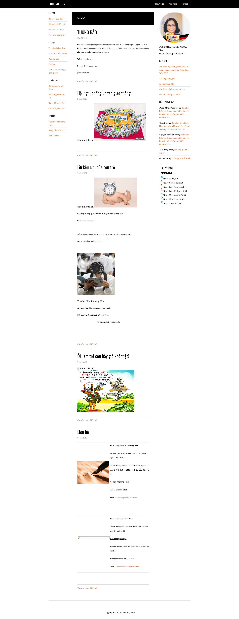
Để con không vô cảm (169, 94)
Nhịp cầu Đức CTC (57, 130)
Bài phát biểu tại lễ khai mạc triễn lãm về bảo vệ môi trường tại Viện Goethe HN (174, 126)
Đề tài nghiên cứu (57, 108)
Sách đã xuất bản (56, 103)
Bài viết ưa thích (56, 29)
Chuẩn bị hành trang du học (172, 89)
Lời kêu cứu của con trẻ (96, 167)
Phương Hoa (57, 4)
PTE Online (54, 135)
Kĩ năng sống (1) (166, 84)
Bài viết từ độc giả (57, 24)
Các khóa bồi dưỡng (58, 53)
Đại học (52, 64)
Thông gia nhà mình (181, 158)
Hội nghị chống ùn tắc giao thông (104, 93)
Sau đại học (54, 59)
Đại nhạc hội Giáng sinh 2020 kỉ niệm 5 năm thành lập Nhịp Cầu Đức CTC (173, 69)
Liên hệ (93, 81)
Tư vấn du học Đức (57, 48)
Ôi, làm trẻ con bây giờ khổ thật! (103, 356)
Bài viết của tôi (55, 19)
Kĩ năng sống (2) (167, 78)
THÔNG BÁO (87, 32)
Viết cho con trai (56, 35)
